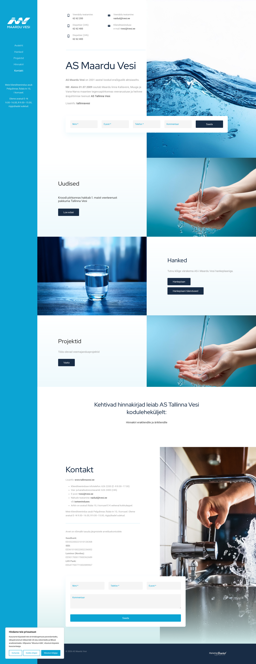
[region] (34, 643)
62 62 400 (78, 28)
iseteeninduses (82, 501)
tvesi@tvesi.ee (128, 28)
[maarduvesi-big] (18, 12)
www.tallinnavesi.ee (84, 479)
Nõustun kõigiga (51, 653)
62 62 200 (78, 18)
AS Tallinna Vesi (100, 96)
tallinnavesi (83, 103)
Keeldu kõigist (31, 653)
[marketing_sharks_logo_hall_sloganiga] (218, 648)
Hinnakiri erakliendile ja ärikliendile (146, 422)
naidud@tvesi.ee (121, 18)
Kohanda (15, 653)
